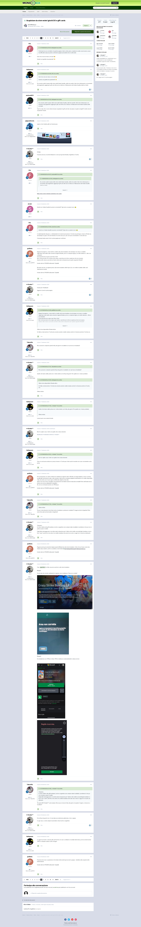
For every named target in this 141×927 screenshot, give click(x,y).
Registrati (115, 3)
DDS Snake (32, 164)
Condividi (78, 25)
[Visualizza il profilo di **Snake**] (30, 154)
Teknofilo (30, 342)
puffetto (29, 248)
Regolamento (31, 11)
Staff (38, 11)
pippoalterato (29, 121)
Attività (31, 7)
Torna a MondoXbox (40, 7)
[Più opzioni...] (91, 44)
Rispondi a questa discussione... (39, 893)
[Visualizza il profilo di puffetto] (30, 253)
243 (31, 82)
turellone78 (26, 909)
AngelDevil (32, 909)
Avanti (57, 38)
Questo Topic (110, 7)
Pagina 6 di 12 (66, 38)
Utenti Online (45, 11)
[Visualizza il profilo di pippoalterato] (30, 126)
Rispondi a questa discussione (83, 31)
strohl (30, 204)
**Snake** (29, 148)
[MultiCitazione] (38, 64)
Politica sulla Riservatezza (70, 923)
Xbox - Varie (40, 26)
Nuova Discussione (64, 31)
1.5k (31, 161)
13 (30, 261)
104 (30, 216)
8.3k (30, 133)
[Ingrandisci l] (74, 548)
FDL (30, 43)
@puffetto (42, 567)
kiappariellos (32, 136)
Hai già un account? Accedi (102, 3)
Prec (27, 38)
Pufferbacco (33, 24)
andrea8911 (30, 95)
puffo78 (32, 262)
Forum (24, 11)
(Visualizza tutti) (50, 904)
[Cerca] (117, 8)
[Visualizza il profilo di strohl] (30, 209)
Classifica (52, 11)
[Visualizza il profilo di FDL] (30, 49)
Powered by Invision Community (70, 924)
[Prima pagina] (24, 38)
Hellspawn (53, 47)
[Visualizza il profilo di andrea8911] (30, 100)
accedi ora (55, 887)
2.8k (30, 108)
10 (50, 38)
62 (30, 56)
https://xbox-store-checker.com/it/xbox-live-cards (49, 193)
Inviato (43, 43)
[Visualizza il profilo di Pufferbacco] (25, 25)
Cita (41, 63)
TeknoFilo (32, 356)
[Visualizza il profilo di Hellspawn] (30, 74)
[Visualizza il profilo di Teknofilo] (30, 347)
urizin (32, 83)
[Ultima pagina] (60, 38)
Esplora (25, 7)
